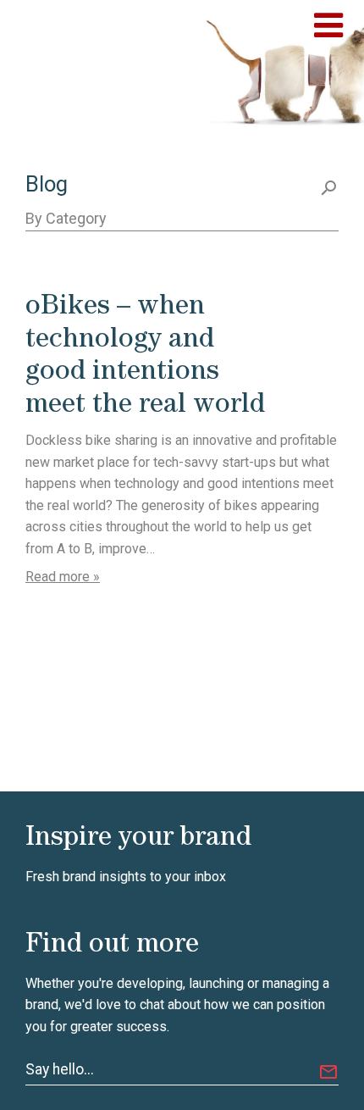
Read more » (62, 577)
